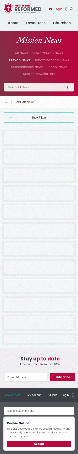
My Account (34, 395)
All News (21, 53)
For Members (12, 395)
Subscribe (63, 377)
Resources (36, 23)
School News (57, 67)
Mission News (19, 60)
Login (58, 9)
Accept (39, 443)
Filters (43, 117)
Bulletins (52, 395)
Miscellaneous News (27, 67)
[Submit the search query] (68, 87)
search (71, 9)
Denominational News (51, 60)
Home (6, 101)
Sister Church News (47, 53)
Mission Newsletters (39, 73)
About (13, 23)
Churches (62, 23)
